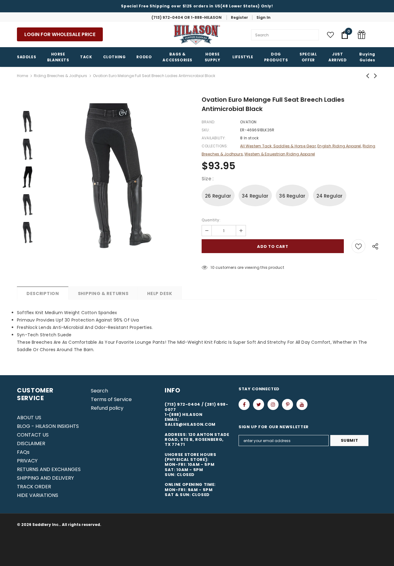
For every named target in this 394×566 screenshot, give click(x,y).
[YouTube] (302, 404)
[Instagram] (273, 404)
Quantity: (211, 220)
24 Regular (329, 196)
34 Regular (255, 196)
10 (212, 267)
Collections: (215, 146)
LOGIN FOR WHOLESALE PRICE (59, 34)
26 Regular (218, 196)
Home (22, 75)
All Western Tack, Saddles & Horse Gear (278, 146)
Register (239, 17)
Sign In (263, 17)
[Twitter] (258, 404)
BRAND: (208, 122)
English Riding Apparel (339, 146)
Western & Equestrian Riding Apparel (279, 154)
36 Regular (292, 196)
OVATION (248, 122)
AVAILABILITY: (214, 138)
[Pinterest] (287, 404)
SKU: (206, 130)
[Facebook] (244, 404)
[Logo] (197, 35)
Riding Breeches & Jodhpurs (60, 75)
